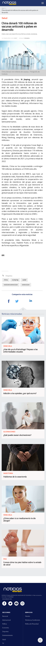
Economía (5, 628)
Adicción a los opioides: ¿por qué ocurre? (20, 393)
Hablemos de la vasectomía (15, 476)
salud (24, 280)
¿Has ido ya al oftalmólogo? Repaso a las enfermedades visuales (20, 350)
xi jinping (15, 280)
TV (3, 643)
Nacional (5, 616)
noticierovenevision (11, 285)
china (6, 280)
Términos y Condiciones (32, 620)
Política (4, 624)
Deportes (5, 631)
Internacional (6, 620)
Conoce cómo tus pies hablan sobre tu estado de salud (22, 563)
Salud (3, 8)
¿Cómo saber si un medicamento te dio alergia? (19, 519)
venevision (25, 285)
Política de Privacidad (32, 624)
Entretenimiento (7, 635)
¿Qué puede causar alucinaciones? (17, 435)
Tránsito (27, 616)
